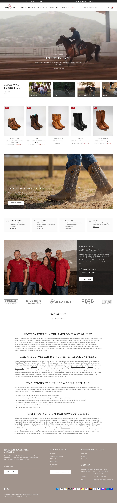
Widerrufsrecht (54, 459)
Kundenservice (58, 450)
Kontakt (83, 456)
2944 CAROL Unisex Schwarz (80, 141)
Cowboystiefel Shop (92, 450)
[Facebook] (5, 489)
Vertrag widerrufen (61, 472)
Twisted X (34, 367)
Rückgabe (53, 454)
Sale (73, 7)
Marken (64, 7)
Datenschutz (54, 461)
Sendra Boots (65, 428)
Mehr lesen (13, 229)
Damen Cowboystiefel (78, 367)
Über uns (84, 454)
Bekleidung (41, 7)
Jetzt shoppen (16, 203)
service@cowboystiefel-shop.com (103, 480)
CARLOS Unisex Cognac (102, 141)
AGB (51, 467)
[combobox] (92, 7)
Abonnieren (11, 471)
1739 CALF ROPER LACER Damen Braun (14, 141)
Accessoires (54, 7)
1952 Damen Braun (58, 141)
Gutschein (84, 459)
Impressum (53, 464)
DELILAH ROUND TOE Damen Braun (36, 141)
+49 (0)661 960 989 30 (99, 477)
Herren (30, 7)
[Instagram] (8, 489)
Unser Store (86, 279)
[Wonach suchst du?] (82, 7)
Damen (22, 7)
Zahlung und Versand (56, 456)
